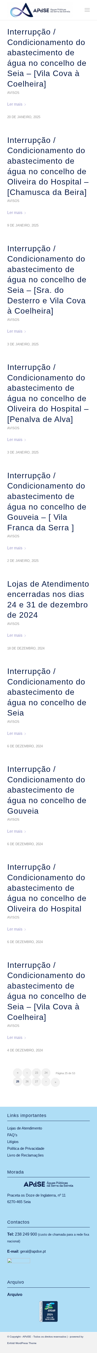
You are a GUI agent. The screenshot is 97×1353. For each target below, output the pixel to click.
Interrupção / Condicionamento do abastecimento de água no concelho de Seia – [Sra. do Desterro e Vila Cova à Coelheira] (47, 280)
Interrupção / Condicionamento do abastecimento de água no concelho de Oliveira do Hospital (47, 887)
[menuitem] (87, 10)
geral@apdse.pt (33, 1251)
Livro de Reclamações (25, 1155)
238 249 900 (26, 1234)
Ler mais (14, 104)
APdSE (27, 1336)
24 (46, 1072)
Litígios (13, 1142)
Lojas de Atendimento (24, 1128)
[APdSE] (40, 10)
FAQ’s (12, 1135)
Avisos (13, 93)
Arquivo (14, 1294)
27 (36, 1081)
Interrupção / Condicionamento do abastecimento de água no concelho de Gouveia (47, 790)
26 (27, 1081)
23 (36, 1072)
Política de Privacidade (25, 1148)
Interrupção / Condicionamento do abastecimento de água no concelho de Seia (47, 692)
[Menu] (87, 10)
